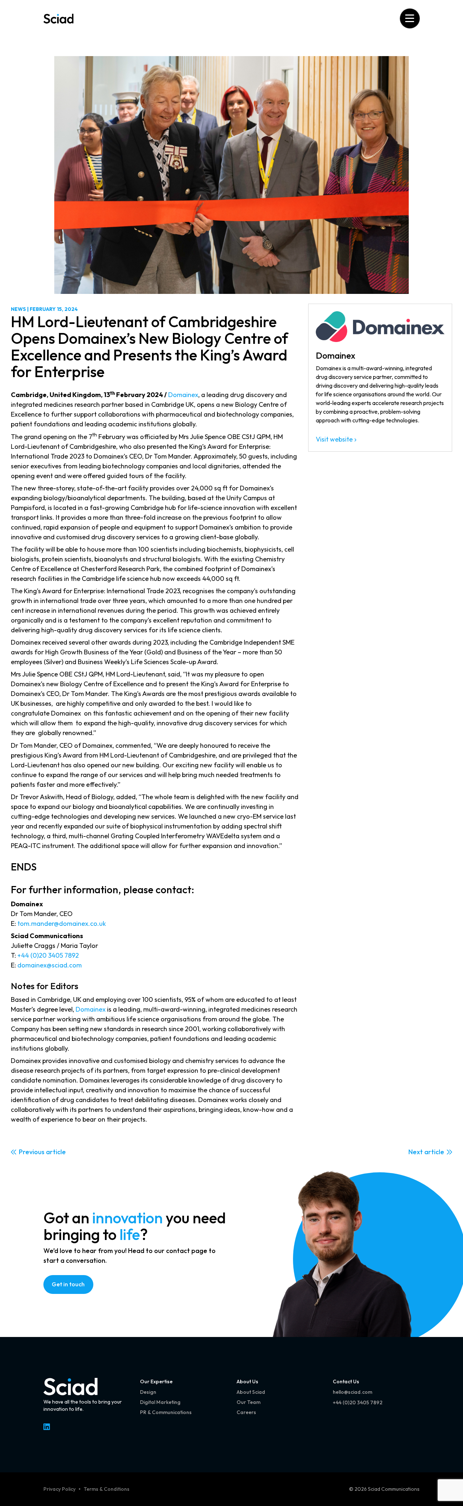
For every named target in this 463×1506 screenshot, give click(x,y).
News (18, 309)
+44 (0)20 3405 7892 (48, 955)
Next (415, 1152)
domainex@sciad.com (49, 965)
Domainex (183, 395)
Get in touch (68, 1284)
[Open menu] (410, 18)
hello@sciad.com (352, 1392)
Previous (31, 1152)
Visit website (334, 439)
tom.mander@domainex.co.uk (61, 923)
